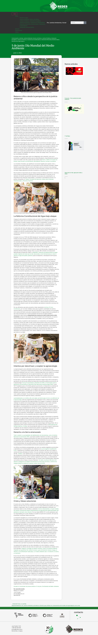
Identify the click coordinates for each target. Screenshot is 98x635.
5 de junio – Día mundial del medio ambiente (73, 99)
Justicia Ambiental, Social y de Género (33, 38)
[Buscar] (85, 22)
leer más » (66, 138)
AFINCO (20, 453)
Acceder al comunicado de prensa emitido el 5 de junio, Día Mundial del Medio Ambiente (36, 586)
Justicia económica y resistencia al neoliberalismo (29, 39)
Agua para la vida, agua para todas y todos (73, 173)
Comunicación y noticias (17, 38)
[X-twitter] (80, 6)
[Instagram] (71, 6)
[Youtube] (84, 6)
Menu (15, 14)
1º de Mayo (67, 136)
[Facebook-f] (76, 6)
